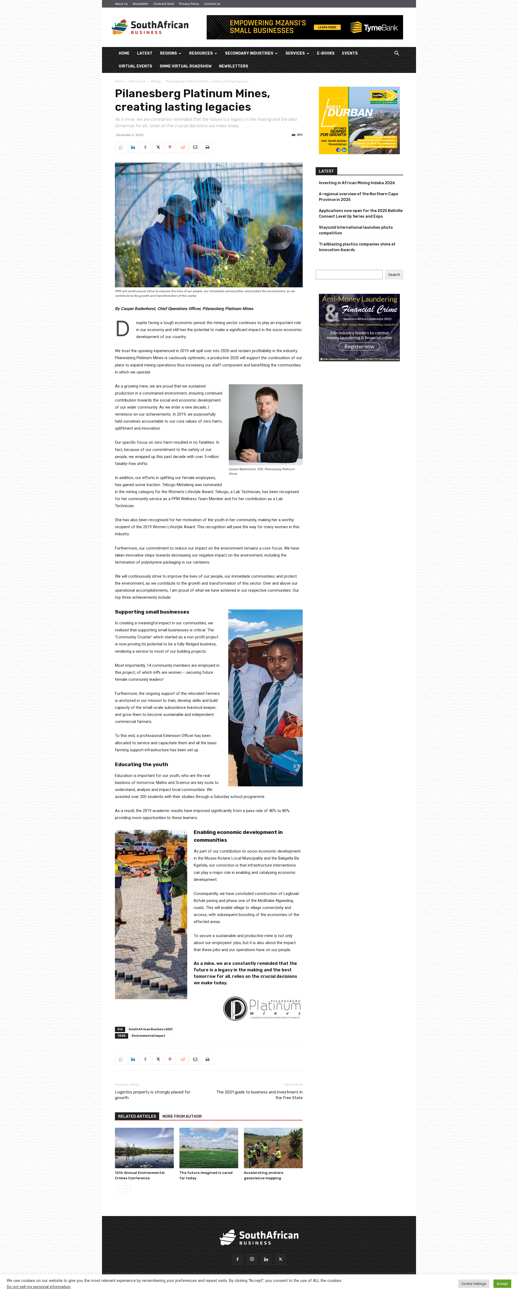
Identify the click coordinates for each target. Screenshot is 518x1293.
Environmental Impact (148, 1036)
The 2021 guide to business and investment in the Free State (259, 1095)
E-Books (326, 53)
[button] (396, 53)
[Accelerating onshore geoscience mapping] (273, 1148)
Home (124, 53)
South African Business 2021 (150, 1029)
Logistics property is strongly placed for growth (152, 1095)
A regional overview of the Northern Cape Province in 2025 (358, 197)
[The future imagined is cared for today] (208, 1148)
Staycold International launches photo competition (356, 230)
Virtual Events (135, 66)
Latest (144, 53)
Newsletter (140, 4)
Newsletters (233, 66)
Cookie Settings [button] (473, 1284)
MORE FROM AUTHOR (182, 1116)
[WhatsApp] (120, 147)
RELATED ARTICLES (137, 1116)
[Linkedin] (132, 147)
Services (295, 53)
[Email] (194, 147)
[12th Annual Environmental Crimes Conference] (144, 1148)
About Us (121, 4)
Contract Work (164, 4)
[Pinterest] (170, 147)
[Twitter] (157, 147)
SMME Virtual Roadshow (186, 66)
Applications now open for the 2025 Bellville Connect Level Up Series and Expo (361, 213)
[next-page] (127, 1189)
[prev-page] (118, 1189)
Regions (168, 53)
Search (394, 274)
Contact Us (212, 4)
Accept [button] (502, 1284)
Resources (201, 53)
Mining (156, 81)
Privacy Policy (189, 4)
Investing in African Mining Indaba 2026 (357, 183)
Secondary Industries (249, 53)
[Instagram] (252, 1259)
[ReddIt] (182, 147)
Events (350, 53)
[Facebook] (145, 147)
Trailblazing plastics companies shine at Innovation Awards (357, 247)
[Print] (207, 147)
